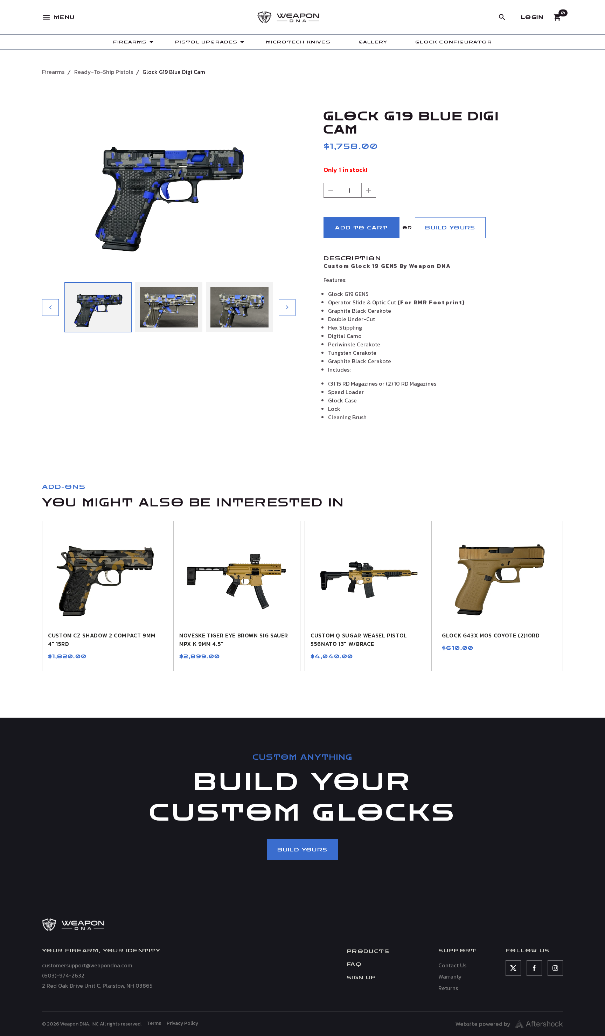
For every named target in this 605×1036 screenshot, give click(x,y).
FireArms (130, 42)
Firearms (53, 72)
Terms (154, 1023)
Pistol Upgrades (206, 42)
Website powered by (482, 1024)
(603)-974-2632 (63, 975)
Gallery (373, 42)
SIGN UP (361, 978)
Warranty (450, 976)
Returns (448, 988)
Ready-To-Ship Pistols (103, 72)
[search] (502, 17)
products (368, 951)
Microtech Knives (298, 42)
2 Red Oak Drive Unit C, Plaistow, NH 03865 (97, 985)
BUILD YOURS (450, 228)
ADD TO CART (361, 228)
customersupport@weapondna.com (87, 965)
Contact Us (452, 965)
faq (354, 964)
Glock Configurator (453, 42)
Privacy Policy (182, 1023)
